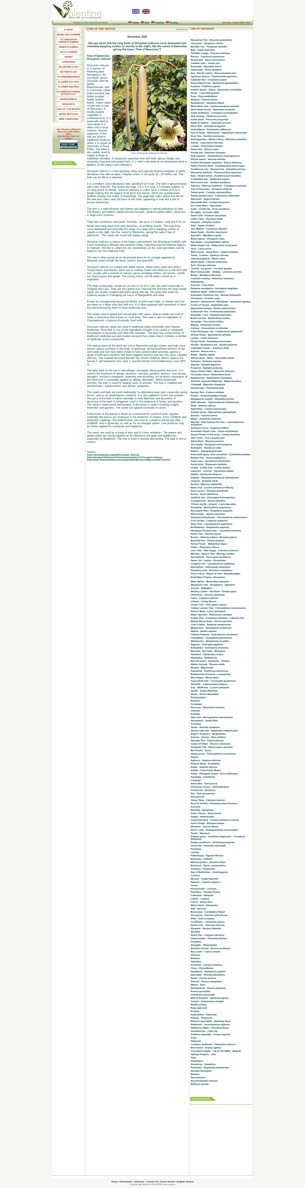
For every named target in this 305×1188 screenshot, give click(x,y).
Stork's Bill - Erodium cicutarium (208, 215)
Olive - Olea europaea (202, 918)
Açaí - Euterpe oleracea (203, 265)
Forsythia (196, 941)
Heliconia (196, 1041)
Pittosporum (197, 797)
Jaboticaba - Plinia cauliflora (206, 70)
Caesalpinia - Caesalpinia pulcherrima (211, 638)
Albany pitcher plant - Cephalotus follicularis (215, 195)
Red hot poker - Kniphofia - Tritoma (210, 661)
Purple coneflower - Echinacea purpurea (212, 842)
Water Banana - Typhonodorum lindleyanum (215, 402)
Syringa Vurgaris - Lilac (203, 1054)
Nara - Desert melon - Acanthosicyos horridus (216, 176)
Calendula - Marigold (202, 895)
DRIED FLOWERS (68, 47)
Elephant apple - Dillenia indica (207, 291)
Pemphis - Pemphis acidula (205, 222)
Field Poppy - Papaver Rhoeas (207, 855)
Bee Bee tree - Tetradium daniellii (209, 46)
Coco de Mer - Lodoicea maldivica (209, 520)
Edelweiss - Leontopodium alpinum (210, 1024)
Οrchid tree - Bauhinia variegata (208, 152)
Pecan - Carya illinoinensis (205, 93)
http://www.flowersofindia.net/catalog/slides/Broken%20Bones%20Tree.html (128, 460)
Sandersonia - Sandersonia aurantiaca (211, 378)
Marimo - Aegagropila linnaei (206, 451)
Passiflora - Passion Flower (205, 892)
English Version (185, 1181)
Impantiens (197, 1061)
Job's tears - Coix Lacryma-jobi (208, 438)
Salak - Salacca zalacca (203, 405)
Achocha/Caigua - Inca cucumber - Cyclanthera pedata (220, 454)
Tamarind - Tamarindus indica (207, 654)
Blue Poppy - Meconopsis (205, 677)
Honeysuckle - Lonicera (203, 888)
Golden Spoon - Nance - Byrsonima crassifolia (216, 89)
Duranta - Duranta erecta (204, 415)
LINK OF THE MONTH (68, 109)
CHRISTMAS (68, 62)
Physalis (195, 700)
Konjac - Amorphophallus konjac (209, 395)
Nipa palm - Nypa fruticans (205, 199)
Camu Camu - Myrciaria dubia (207, 219)
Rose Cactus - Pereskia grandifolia (209, 491)
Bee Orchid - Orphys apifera (206, 1047)
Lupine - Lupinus (200, 898)
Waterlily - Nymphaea (202, 810)
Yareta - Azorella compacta (205, 727)
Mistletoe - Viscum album (204, 826)
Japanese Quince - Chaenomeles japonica (214, 76)
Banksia (195, 1074)
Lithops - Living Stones (203, 601)
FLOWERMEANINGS (68, 77)
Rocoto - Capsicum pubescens (207, 56)
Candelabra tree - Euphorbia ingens (210, 179)
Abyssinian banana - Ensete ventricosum (213, 308)
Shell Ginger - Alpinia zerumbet (208, 514)
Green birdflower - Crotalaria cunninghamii (214, 113)
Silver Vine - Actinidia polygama (208, 126)
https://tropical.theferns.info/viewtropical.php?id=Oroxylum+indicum (124, 457)
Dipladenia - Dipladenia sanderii (208, 971)
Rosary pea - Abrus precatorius (208, 60)
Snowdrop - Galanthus (203, 1064)
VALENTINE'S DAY (68, 67)
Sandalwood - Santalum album (207, 103)
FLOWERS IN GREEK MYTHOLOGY (68, 92)
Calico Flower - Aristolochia (206, 813)
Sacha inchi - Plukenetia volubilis (209, 464)
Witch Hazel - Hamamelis (204, 905)
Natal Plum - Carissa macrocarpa (208, 409)
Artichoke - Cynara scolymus (206, 965)
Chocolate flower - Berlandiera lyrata (211, 374)
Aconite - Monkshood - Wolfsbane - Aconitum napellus (221, 301)
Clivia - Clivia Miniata (202, 968)
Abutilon (195, 931)
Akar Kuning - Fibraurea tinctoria (209, 116)
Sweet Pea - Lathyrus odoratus (207, 935)
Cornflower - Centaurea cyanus (208, 922)
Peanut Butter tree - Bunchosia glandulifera (214, 83)
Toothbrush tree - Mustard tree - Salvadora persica (218, 169)
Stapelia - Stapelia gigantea (205, 364)
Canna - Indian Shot (201, 902)
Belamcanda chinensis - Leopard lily (210, 674)
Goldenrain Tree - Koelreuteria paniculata (213, 311)
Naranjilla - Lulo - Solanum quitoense (211, 315)
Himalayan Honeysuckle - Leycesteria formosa (216, 530)
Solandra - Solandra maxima (206, 361)
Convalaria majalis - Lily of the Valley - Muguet (216, 1051)
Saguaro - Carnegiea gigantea (207, 644)
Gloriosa (195, 955)
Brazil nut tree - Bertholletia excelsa (210, 318)
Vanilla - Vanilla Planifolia (204, 691)
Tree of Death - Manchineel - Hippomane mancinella (219, 132)
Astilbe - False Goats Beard (206, 770)
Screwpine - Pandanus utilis (206, 448)
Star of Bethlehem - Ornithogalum (209, 872)
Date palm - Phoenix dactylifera (208, 975)
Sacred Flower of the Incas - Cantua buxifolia (215, 434)
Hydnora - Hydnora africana (206, 760)
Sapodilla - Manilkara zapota (206, 235)
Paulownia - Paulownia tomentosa (209, 671)
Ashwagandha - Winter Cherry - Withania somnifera (219, 139)
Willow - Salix (198, 984)
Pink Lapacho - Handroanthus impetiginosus (215, 156)
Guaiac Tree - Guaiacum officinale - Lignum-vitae (217, 618)
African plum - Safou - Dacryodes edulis (212, 358)
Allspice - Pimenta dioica (204, 99)
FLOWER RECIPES (68, 86)
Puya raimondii (199, 1008)
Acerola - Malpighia (201, 588)
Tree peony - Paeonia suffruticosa (209, 915)
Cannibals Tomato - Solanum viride (210, 348)
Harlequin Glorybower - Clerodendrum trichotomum (219, 517)
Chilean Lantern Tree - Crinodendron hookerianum (218, 608)
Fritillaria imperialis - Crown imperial (210, 1034)
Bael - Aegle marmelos (203, 50)
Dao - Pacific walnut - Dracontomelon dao (213, 73)
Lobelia (195, 852)
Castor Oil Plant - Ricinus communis (211, 744)
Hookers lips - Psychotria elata (207, 388)
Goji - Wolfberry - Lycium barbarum (210, 687)
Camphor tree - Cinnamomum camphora (213, 563)
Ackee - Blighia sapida (203, 354)
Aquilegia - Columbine (203, 777)
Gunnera (195, 806)
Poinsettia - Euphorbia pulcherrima (210, 1067)
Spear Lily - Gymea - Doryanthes (208, 560)
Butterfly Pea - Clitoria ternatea (207, 540)
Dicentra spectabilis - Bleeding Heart (211, 1021)
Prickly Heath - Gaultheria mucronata (211, 341)
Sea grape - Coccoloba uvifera (207, 321)
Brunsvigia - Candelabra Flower (208, 912)
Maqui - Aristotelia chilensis (206, 419)
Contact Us (152, 1181)
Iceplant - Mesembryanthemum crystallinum (215, 477)
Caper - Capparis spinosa (204, 598)
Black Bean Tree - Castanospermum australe (215, 106)
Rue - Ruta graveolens (203, 793)
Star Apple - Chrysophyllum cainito (210, 242)
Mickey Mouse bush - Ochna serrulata (211, 621)
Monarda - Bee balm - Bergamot (208, 651)
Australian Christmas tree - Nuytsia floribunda (216, 295)
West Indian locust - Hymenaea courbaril (213, 109)
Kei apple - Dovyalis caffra (205, 212)
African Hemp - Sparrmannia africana (211, 334)
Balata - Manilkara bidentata (206, 275)
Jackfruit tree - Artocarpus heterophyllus (213, 497)
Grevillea (195, 714)
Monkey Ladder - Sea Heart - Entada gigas (213, 591)
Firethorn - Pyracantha (203, 869)
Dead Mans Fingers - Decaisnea (208, 577)
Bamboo (195, 958)
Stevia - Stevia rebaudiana (205, 694)
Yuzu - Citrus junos (201, 248)
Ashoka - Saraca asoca (203, 351)
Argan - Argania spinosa (204, 767)
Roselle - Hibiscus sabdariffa (206, 484)
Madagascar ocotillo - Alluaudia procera (212, 399)
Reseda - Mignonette (202, 667)
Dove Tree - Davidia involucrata (207, 136)
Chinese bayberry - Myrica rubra (208, 258)
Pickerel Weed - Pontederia (205, 763)
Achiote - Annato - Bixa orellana (208, 737)
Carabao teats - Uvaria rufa (205, 63)
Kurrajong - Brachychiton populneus (211, 507)
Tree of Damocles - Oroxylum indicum (211, 189)
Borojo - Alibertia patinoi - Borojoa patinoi (214, 537)
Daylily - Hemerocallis (202, 816)
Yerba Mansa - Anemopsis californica (211, 129)
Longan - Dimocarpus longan (207, 146)
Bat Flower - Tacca (201, 750)
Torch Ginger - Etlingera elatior (207, 823)
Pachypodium (198, 697)
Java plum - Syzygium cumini (207, 43)
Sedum (194, 757)
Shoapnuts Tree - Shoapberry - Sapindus (213, 585)
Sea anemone (198, 1077)
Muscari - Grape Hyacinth (204, 878)
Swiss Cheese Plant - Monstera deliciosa (213, 371)
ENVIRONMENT (68, 99)
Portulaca (196, 849)
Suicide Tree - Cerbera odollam (207, 392)
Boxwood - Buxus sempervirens (208, 865)
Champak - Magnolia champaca (208, 384)
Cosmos (195, 875)
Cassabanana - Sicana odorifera (208, 501)
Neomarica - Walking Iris (204, 657)
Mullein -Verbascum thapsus (206, 474)
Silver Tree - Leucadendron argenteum (211, 524)
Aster (193, 1037)
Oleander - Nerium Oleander (206, 928)
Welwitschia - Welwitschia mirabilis (210, 641)
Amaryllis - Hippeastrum (204, 945)
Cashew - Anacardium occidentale (209, 328)
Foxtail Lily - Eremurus (203, 790)
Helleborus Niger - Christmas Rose (209, 1028)
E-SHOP (68, 29)
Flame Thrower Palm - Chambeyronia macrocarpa (218, 166)
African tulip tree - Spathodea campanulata (214, 730)
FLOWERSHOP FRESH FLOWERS (68, 40)
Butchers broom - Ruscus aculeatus (210, 948)
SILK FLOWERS (68, 52)
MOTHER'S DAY (68, 72)
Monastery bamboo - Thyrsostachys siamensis (216, 172)
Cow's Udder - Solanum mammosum (211, 624)
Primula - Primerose (201, 1018)
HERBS (68, 57)
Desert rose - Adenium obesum (208, 925)
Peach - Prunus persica (203, 978)
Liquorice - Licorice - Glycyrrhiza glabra (212, 471)
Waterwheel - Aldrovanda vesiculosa (210, 567)
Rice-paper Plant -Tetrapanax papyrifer (212, 510)
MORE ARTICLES (68, 114)
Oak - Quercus (198, 908)
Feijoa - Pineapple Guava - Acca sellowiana (214, 773)
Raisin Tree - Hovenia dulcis (206, 534)
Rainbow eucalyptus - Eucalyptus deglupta (214, 288)
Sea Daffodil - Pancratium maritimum (211, 557)
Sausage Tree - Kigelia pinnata (207, 740)
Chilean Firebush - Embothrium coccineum (214, 634)
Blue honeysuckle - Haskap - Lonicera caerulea (216, 272)
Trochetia (196, 724)
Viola (193, 1057)
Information (126, 1181)
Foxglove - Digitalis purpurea (206, 368)
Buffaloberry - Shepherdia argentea (210, 527)
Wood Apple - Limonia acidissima (209, 262)
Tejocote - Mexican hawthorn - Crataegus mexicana (218, 185)
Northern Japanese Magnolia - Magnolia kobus (216, 381)
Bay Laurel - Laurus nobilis (205, 951)
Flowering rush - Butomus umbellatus (211, 570)
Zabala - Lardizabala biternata (207, 142)
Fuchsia (195, 1011)
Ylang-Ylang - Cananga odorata (208, 800)
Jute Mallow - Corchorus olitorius (209, 228)
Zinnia (194, 885)
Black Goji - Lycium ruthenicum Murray (212, 487)
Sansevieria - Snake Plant (204, 720)
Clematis (195, 710)
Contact (159, 22)
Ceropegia (196, 704)
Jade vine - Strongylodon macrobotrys (212, 717)
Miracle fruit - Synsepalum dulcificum (211, 628)
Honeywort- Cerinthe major (205, 298)
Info (147, 22)
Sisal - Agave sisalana (202, 225)
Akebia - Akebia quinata (204, 631)
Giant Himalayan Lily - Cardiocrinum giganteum (217, 331)
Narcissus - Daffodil (201, 859)
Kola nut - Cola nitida (202, 285)
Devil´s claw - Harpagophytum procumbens (214, 830)
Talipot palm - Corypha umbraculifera (211, 192)
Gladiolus (196, 961)
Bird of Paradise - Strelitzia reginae (209, 998)
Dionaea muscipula (201, 1071)
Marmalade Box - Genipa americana (210, 202)
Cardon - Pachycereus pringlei (207, 1001)
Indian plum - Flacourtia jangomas (209, 119)
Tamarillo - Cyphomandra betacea (209, 684)
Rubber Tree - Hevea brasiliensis (208, 457)
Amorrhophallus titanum (204, 1081)
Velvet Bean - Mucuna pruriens (207, 441)
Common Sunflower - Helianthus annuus (213, 1044)
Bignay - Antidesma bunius (206, 325)
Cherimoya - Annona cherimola (208, 594)
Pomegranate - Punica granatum (208, 988)
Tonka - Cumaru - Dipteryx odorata (209, 255)
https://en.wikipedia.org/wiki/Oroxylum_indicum (113, 455)
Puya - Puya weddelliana (204, 96)
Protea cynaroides (200, 991)
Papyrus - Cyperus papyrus (205, 882)
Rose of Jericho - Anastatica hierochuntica (214, 803)
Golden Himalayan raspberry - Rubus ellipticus (216, 162)
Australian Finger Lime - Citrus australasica (214, 431)
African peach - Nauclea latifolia (208, 159)
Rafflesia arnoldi (200, 1084)
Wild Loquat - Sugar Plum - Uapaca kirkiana (214, 252)
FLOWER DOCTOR (68, 82)
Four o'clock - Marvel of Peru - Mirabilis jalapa (215, 573)
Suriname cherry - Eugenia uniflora (210, 428)
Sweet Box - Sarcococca (204, 783)
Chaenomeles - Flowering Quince (209, 938)
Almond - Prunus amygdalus (206, 981)
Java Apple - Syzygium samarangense (211, 444)
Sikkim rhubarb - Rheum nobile (208, 664)
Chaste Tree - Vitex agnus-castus (209, 604)
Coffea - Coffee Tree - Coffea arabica (210, 467)
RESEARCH (68, 104)
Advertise (139, 1181)
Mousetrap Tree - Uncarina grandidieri (211, 40)
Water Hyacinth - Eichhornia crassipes (211, 614)
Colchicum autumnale (203, 994)
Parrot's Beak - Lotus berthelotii (208, 611)
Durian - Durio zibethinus (204, 494)
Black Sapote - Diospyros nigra (207, 238)
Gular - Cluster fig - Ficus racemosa (210, 209)
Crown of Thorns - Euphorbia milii (209, 305)
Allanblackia (197, 281)
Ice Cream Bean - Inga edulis (206, 205)
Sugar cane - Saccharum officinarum (211, 461)
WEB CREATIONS (68, 119)
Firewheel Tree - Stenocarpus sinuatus (212, 747)
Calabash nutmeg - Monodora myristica (212, 278)
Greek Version (167, 1181)
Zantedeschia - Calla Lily (204, 1031)
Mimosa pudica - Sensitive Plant (208, 862)
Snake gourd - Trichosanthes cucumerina (213, 753)
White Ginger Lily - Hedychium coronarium (214, 245)
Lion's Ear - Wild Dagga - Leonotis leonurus (214, 550)
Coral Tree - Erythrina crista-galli (208, 845)
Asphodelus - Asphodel (204, 1014)
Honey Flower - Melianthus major (209, 544)
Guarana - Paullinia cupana (205, 86)
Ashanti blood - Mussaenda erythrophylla (213, 412)
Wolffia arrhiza (198, 1004)
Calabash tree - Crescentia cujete (209, 79)
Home (136, 22)
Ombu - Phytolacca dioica (205, 547)
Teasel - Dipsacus (200, 833)
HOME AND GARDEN (68, 34)
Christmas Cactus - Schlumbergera (210, 787)
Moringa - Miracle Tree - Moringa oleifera (212, 553)
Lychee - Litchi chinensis (204, 338)
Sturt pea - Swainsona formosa (207, 707)
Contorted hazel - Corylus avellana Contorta (215, 820)
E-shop (174, 22)
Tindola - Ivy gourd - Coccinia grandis (211, 268)
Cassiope (196, 780)
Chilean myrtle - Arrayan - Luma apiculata (213, 504)
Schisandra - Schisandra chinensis (209, 647)
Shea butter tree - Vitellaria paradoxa (210, 182)
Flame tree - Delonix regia (204, 149)
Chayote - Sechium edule (204, 481)
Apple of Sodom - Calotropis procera (211, 123)
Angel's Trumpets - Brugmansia (208, 734)
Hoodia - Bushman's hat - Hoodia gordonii (214, 344)
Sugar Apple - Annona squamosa (209, 232)
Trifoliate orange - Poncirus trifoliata (210, 53)
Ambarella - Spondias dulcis (206, 66)
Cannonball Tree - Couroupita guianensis (213, 681)
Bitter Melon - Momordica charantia (210, 581)
